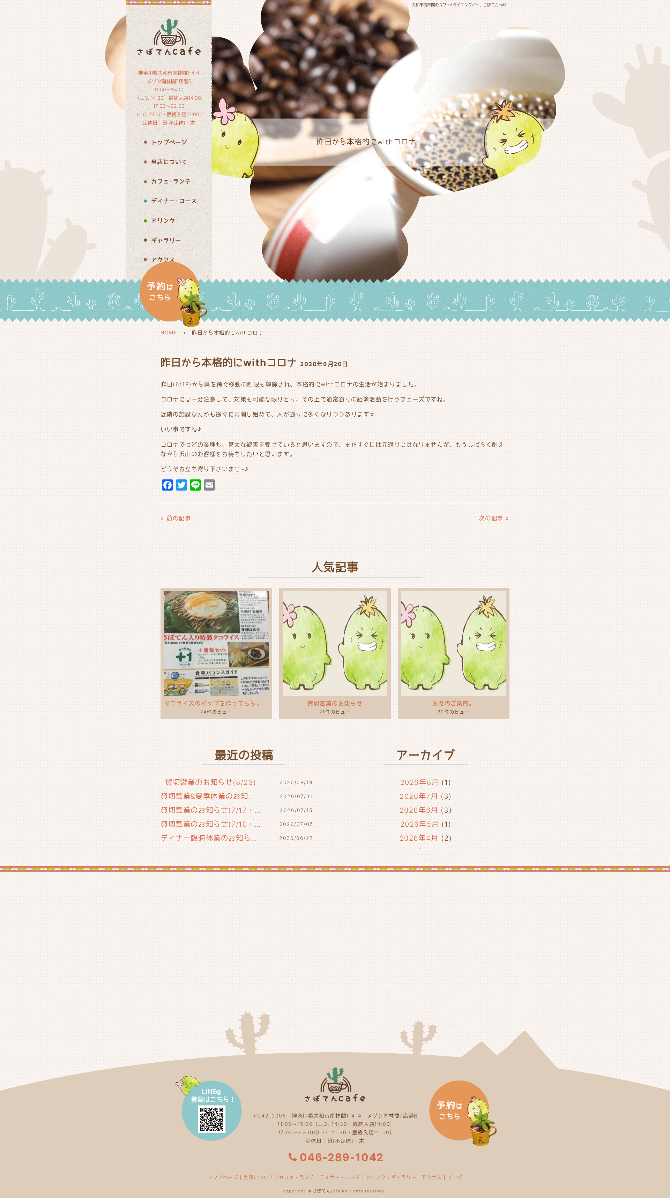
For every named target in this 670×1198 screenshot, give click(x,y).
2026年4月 (419, 838)
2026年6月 (419, 810)
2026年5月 (419, 824)
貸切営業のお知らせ (335, 703)
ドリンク (376, 1177)
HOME (169, 332)
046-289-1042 (342, 1157)
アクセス (432, 1177)
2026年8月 (419, 782)
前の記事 (178, 518)
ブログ (454, 1177)
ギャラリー (404, 1177)
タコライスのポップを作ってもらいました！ (216, 703)
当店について (258, 1177)
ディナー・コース (340, 1177)
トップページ (223, 1177)
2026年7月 (419, 796)
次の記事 (491, 518)
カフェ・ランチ (296, 1177)
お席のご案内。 (453, 703)
